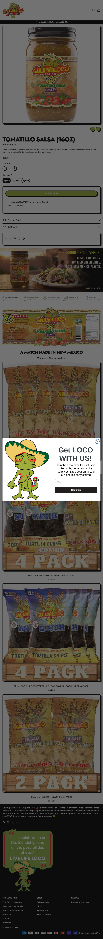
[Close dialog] (97, 441)
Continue (76, 490)
